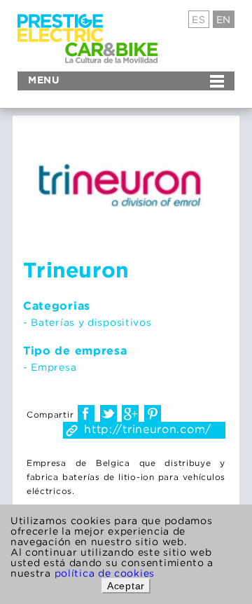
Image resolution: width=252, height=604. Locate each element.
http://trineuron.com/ (147, 429)
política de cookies (105, 573)
